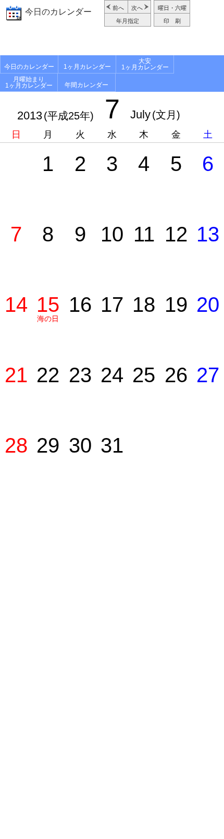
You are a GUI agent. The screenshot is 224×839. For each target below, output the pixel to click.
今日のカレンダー (58, 11)
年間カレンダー (86, 85)
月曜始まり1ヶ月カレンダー (29, 82)
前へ (118, 8)
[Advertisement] (112, 42)
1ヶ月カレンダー (87, 66)
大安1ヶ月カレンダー (145, 64)
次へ (137, 8)
